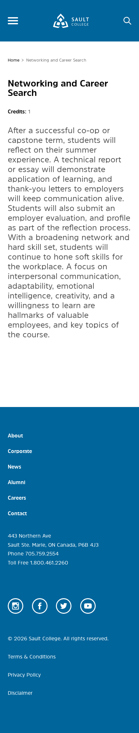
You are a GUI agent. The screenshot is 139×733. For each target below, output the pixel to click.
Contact (17, 513)
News (14, 466)
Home (13, 60)
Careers (17, 497)
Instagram (15, 606)
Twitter (63, 606)
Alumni (16, 482)
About (15, 435)
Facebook (40, 606)
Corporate (20, 451)
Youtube (88, 606)
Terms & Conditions (32, 656)
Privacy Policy (24, 674)
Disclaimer (20, 692)
